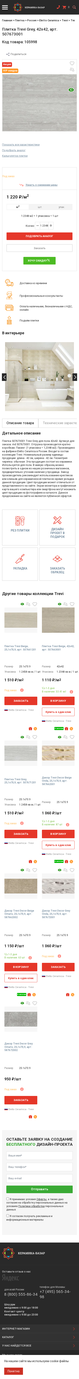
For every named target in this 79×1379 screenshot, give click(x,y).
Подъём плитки (29, 320)
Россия (31, 20)
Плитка (19, 20)
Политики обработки (31, 1206)
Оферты (41, 1199)
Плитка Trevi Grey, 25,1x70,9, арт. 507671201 (20, 781)
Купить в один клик (58, 712)
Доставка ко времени (33, 283)
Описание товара (20, 423)
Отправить (39, 1189)
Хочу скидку (37, 260)
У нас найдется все (16, 1345)
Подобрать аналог (13, 150)
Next (74, 377)
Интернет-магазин (16, 1328)
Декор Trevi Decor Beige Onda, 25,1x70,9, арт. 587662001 (57, 781)
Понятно (14, 1371)
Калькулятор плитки (15, 155)
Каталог (8, 1337)
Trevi (65, 20)
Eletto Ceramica (49, 20)
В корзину (58, 700)
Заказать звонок (58, 8)
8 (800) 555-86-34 (20, 1294)
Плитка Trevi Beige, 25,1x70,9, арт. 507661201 (20, 648)
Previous (4, 377)
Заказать (40, 248)
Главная (7, 20)
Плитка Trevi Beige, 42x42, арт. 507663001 (58, 648)
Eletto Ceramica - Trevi (21, 710)
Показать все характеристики (21, 144)
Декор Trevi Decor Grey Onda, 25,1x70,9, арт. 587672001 (56, 914)
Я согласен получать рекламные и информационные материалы (29, 1217)
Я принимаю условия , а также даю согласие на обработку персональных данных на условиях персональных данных (36, 1204)
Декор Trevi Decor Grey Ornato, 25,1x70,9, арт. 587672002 (18, 1047)
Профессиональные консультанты (41, 295)
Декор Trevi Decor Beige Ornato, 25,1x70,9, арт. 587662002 (19, 914)
